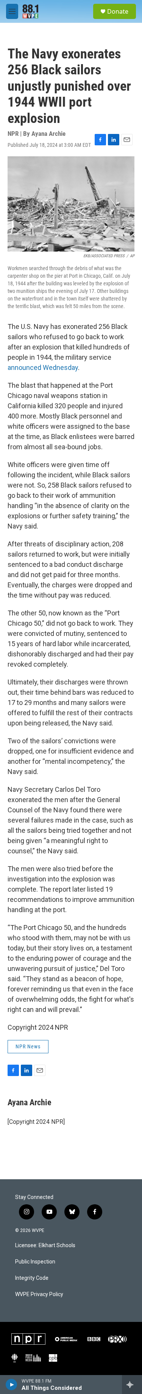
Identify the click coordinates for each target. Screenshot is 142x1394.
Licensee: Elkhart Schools (45, 1245)
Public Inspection (35, 1262)
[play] (11, 1384)
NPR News (28, 1046)
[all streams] (132, 1384)
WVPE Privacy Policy (39, 1294)
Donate (117, 11)
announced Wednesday (43, 367)
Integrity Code (31, 1278)
